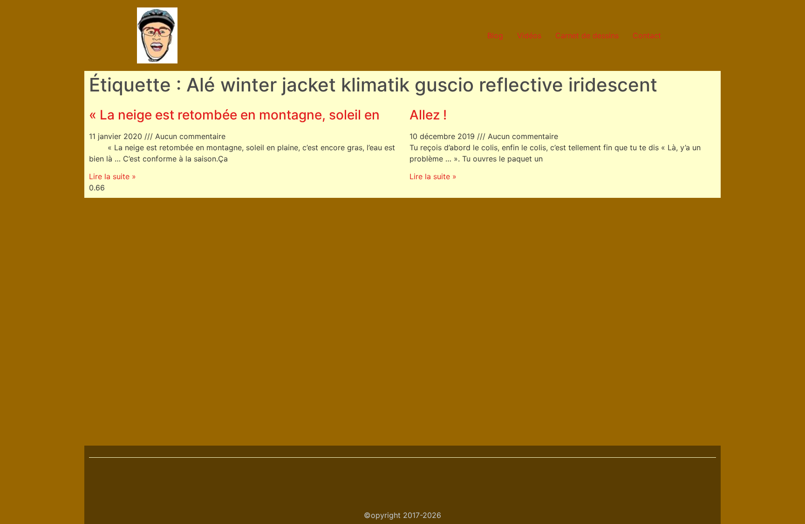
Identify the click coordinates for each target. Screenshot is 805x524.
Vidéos (529, 35)
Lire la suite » (112, 176)
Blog (495, 35)
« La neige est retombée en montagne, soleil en (234, 115)
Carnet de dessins (587, 35)
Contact (647, 35)
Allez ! (428, 115)
